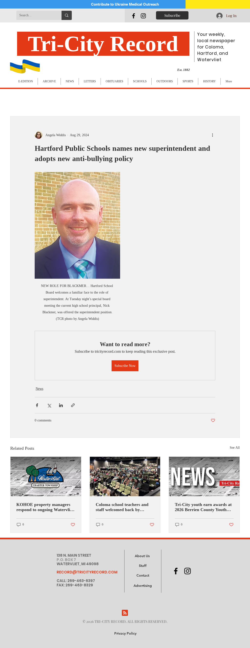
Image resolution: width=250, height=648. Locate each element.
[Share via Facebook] (37, 405)
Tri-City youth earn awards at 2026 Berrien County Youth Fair (203, 507)
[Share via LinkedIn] (61, 405)
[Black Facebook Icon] (133, 15)
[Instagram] (143, 15)
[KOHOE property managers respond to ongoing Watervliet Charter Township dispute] (45, 476)
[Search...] (67, 15)
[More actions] (212, 135)
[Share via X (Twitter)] (49, 405)
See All (235, 447)
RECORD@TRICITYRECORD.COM (87, 572)
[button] (142, 586)
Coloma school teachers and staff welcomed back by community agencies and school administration (122, 507)
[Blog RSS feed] (125, 613)
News (39, 389)
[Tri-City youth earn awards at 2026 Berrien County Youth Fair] (204, 476)
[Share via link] (73, 405)
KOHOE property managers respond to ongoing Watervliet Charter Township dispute (44, 507)
